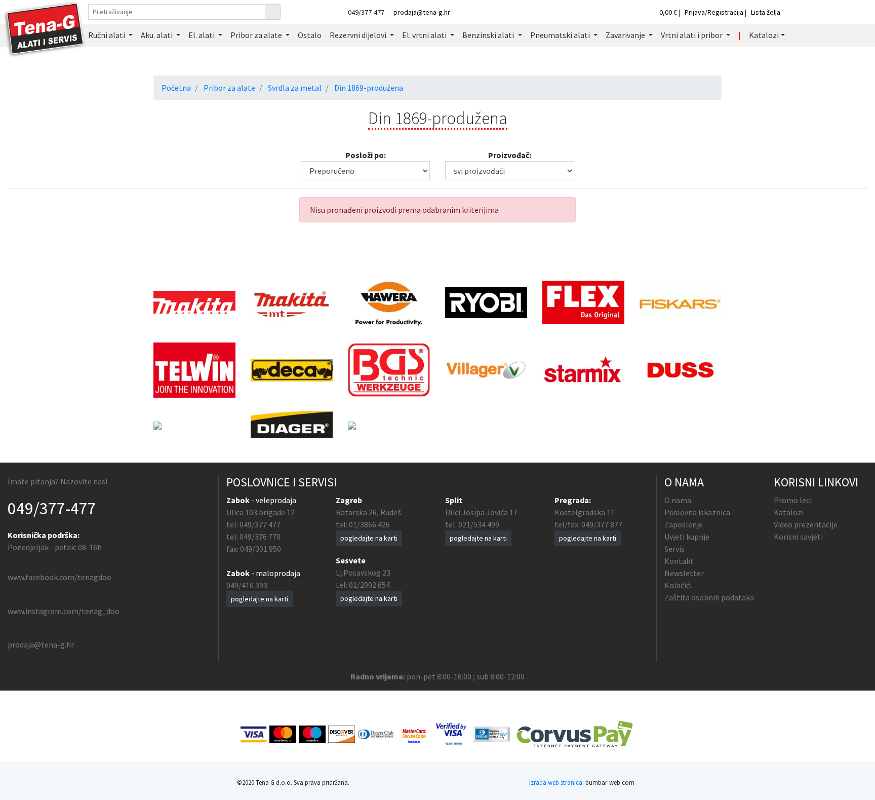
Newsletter (684, 573)
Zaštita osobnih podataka (709, 597)
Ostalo (310, 35)
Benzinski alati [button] (488, 35)
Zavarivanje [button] (626, 35)
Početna (176, 88)
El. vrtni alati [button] (425, 35)
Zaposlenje (683, 524)
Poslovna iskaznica (697, 512)
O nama (677, 500)
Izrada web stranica (555, 782)
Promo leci (793, 500)
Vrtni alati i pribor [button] (692, 35)
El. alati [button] (202, 35)
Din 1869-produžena (368, 88)
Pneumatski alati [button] (560, 35)
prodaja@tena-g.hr (421, 12)
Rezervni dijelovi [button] (359, 35)
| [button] (739, 35)
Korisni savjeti (798, 536)
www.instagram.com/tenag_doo (64, 611)
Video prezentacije (806, 524)
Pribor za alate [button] (257, 35)
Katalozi (789, 512)
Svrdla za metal (295, 88)
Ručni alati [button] (107, 35)
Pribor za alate (229, 88)
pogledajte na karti (259, 598)
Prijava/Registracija (714, 12)
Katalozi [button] (764, 35)
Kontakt (679, 561)
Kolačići (678, 585)
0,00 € (669, 12)
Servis (674, 549)
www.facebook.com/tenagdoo (59, 577)
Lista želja (765, 12)
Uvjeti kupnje (686, 536)
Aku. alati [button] (157, 35)
